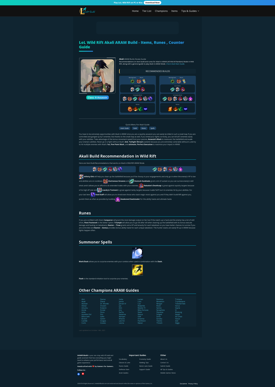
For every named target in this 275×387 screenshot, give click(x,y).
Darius (103, 299)
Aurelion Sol (86, 314)
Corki (84, 323)
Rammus (159, 299)
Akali (83, 301)
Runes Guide (123, 366)
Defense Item (124, 369)
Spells (153, 128)
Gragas (103, 321)
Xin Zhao (178, 316)
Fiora (102, 312)
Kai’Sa (121, 312)
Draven (103, 306)
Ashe (84, 312)
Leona (121, 323)
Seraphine (160, 310)
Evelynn (103, 308)
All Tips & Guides (166, 369)
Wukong (178, 312)
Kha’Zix (122, 319)
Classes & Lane (124, 362)
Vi (176, 310)
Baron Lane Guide (145, 366)
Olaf (139, 316)
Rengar (159, 304)
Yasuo (177, 319)
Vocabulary (123, 359)
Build (135, 128)
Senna (158, 308)
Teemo (159, 321)
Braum (84, 319)
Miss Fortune (143, 310)
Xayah (177, 314)
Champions (161, 10)
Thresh (159, 323)
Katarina (122, 314)
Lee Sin (122, 321)
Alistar (84, 306)
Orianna (141, 319)
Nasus (140, 314)
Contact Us (164, 362)
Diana (102, 301)
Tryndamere (180, 301)
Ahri (83, 299)
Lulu (139, 301)
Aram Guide (125, 128)
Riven (158, 306)
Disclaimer (183, 384)
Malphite (141, 306)
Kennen (122, 316)
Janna (121, 301)
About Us (163, 359)
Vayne (177, 308)
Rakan (140, 323)
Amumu (85, 308)
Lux (139, 304)
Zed (176, 321)
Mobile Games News (168, 373)
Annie (84, 310)
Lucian (140, 299)
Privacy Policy (193, 384)
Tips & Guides (189, 10)
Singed (159, 314)
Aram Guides (123, 373)
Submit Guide (165, 366)
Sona (158, 316)
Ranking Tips (144, 362)
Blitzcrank (86, 316)
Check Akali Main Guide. (175, 64)
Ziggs (177, 323)
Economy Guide (145, 359)
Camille (84, 321)
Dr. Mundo (104, 304)
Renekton (160, 301)
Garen (102, 319)
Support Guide (144, 369)
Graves (103, 323)
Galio (102, 316)
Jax (120, 306)
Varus (177, 306)
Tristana (178, 299)
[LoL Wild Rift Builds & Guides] (89, 10)
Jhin (120, 308)
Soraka (159, 319)
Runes (144, 128)
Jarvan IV (122, 304)
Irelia (121, 299)
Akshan (85, 304)
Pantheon (142, 321)
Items (174, 10)
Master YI (141, 308)
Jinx (120, 310)
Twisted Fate (180, 304)
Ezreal (102, 310)
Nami (140, 312)
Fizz (101, 314)
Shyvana (159, 312)
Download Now (152, 2)
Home (135, 10)
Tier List (146, 10)
